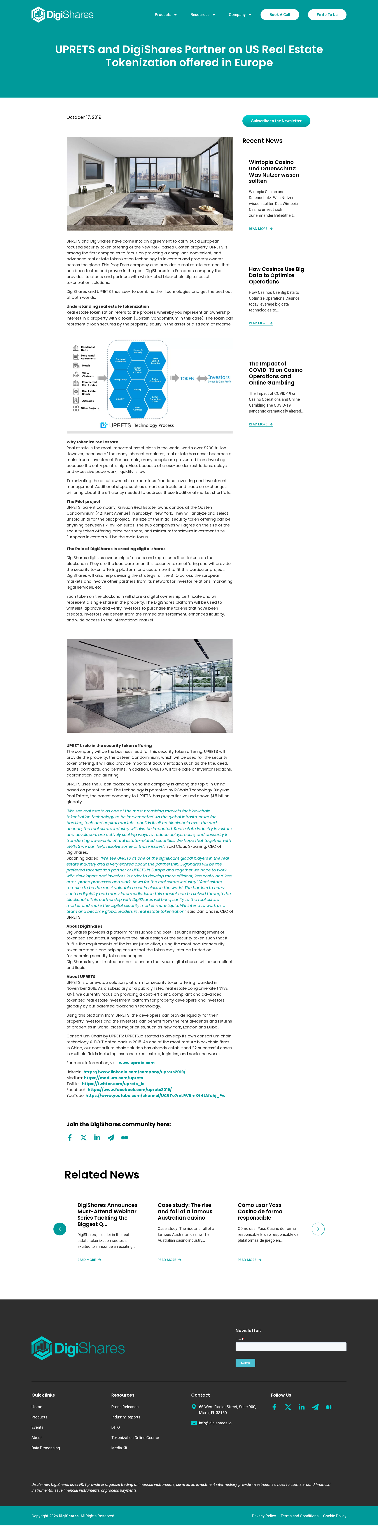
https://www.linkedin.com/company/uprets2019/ (135, 1072)
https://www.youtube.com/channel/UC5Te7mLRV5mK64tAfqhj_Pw (156, 1095)
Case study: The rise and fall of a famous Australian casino (185, 1211)
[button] (59, 1228)
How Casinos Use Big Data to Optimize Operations (276, 275)
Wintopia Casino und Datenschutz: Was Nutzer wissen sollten (274, 172)
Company (237, 14)
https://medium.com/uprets (113, 1078)
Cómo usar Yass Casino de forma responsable (260, 1211)
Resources (200, 14)
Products (163, 14)
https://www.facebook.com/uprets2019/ (130, 1089)
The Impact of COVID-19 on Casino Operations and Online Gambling (276, 373)
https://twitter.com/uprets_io (113, 1083)
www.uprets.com (137, 1062)
